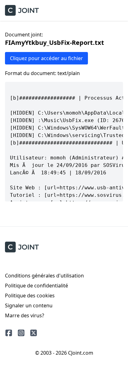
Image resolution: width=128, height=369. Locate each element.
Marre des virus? (24, 315)
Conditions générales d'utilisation (44, 275)
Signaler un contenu (29, 305)
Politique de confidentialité (36, 285)
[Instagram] (21, 333)
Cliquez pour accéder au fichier (46, 58)
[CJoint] (22, 247)
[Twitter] (33, 333)
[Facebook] (8, 333)
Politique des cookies (30, 295)
